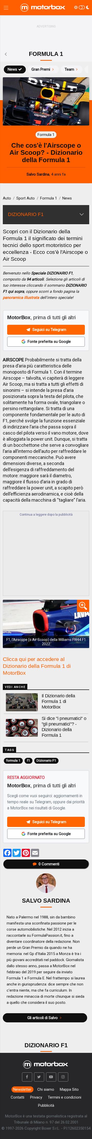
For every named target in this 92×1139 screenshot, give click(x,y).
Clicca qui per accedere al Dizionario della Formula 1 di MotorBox (37, 666)
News (12, 69)
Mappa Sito (69, 1089)
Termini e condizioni (64, 1097)
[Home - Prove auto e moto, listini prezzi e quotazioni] (43, 8)
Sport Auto (25, 198)
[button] (27, 1077)
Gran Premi (40, 69)
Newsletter (22, 1089)
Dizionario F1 (46, 760)
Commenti (49, 864)
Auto (7, 198)
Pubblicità (46, 1105)
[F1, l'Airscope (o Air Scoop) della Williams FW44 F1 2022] (46, 624)
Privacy (36, 1097)
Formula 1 (48, 198)
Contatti (17, 1097)
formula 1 (13, 760)
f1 (28, 760)
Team (69, 69)
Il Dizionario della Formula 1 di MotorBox (58, 701)
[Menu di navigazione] (6, 7)
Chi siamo (45, 1089)
